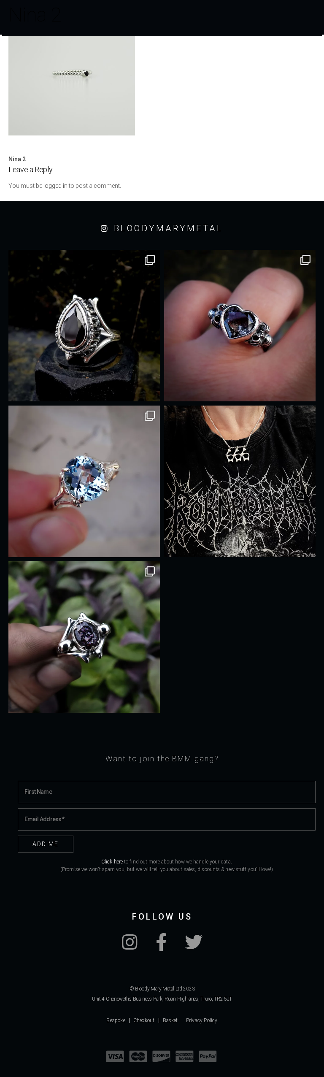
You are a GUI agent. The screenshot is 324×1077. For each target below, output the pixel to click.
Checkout (144, 1020)
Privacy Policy (202, 1020)
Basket (170, 1020)
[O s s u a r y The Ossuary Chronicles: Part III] (84, 325)
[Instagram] (130, 946)
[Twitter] (193, 946)
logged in (55, 185)
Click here (112, 862)
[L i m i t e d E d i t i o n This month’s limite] (84, 481)
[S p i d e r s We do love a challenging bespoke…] (240, 325)
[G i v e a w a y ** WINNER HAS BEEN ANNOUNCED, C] (240, 481)
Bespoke (115, 1020)
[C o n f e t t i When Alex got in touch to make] (84, 637)
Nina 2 (17, 159)
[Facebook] (161, 946)
